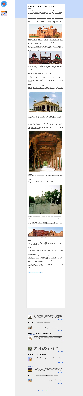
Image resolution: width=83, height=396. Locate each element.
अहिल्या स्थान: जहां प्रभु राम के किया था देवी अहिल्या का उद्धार (37, 312)
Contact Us (30, 344)
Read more (60, 320)
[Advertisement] (68, 17)
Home (50, 387)
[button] (62, 6)
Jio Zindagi (31, 2)
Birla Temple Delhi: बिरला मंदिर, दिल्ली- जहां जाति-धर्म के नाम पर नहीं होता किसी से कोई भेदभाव (43, 375)
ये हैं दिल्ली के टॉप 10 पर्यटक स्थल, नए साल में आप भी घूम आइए (37, 354)
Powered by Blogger (49, 393)
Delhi (30, 272)
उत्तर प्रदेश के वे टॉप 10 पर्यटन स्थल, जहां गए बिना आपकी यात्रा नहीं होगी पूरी (39, 333)
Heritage (33, 272)
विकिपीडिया (44, 20)
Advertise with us (56, 390)
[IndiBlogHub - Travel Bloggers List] (4, 9)
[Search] (70, 2)
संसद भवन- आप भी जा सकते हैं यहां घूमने (34, 365)
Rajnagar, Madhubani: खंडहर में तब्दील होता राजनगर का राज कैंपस (39, 322)
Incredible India (39, 272)
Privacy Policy (49, 390)
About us (40, 390)
